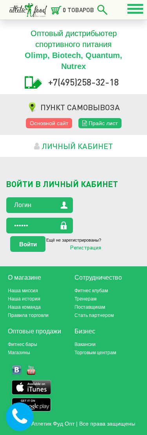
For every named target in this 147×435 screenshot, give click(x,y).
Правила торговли (28, 315)
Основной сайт (49, 123)
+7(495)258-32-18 (83, 81)
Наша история (24, 299)
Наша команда (24, 307)
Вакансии (85, 344)
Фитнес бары (22, 344)
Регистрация (85, 247)
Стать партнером (94, 315)
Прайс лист (102, 123)
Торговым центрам (95, 352)
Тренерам (85, 299)
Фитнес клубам (91, 290)
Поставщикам (89, 307)
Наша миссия (23, 290)
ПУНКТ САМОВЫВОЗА (80, 107)
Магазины (19, 352)
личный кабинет (76, 146)
